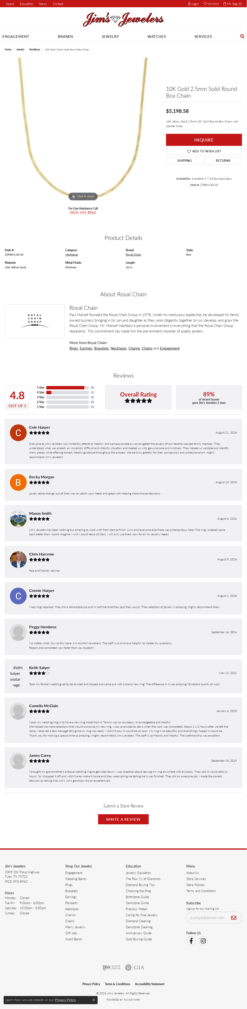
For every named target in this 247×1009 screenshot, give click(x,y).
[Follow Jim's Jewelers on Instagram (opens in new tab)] (203, 941)
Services (203, 36)
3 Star (40, 397)
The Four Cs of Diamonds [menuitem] (143, 878)
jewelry (20, 49)
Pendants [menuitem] (71, 903)
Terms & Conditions (117, 984)
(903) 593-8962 (83, 212)
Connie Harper (41, 590)
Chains (147, 348)
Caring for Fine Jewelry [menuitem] (142, 915)
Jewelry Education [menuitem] (138, 872)
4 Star (40, 392)
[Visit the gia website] (134, 968)
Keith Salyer (39, 667)
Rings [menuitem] (69, 884)
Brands (65, 36)
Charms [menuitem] (70, 915)
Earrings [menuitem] (71, 896)
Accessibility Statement (149, 984)
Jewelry (110, 36)
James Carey (40, 755)
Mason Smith (40, 513)
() (92, 388)
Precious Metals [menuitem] (137, 909)
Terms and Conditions (201, 890)
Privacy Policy (91, 984)
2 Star (40, 402)
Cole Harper (39, 427)
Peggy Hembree (43, 627)
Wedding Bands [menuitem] (76, 878)
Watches (156, 36)
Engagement (15, 36)
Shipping (184, 161)
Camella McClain (43, 705)
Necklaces (34, 49)
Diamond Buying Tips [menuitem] (140, 884)
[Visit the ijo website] (111, 968)
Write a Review (123, 819)
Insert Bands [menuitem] (73, 939)
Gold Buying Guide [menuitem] (139, 939)
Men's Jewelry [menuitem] (75, 927)
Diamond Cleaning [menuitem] (138, 921)
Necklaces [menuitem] (72, 909)
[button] (26, 3)
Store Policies (195, 884)
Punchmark (132, 999)
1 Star (40, 407)
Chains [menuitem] (69, 921)
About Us (192, 872)
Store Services (196, 878)
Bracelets (101, 348)
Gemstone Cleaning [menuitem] (139, 927)
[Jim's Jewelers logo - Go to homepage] (123, 19)
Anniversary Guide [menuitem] (139, 933)
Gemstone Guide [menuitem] (137, 903)
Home (8, 49)
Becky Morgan (41, 477)
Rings (73, 348)
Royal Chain (133, 254)
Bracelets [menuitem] (71, 890)
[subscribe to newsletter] (233, 917)
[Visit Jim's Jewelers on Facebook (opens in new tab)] (191, 941)
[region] (83, 130)
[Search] (242, 36)
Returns (223, 161)
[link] (9, 3)
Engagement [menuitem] (73, 872)
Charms (134, 348)
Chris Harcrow (41, 554)
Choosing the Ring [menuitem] (138, 890)
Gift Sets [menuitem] (71, 933)
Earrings (86, 348)
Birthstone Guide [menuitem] (137, 896)
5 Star (40, 388)
